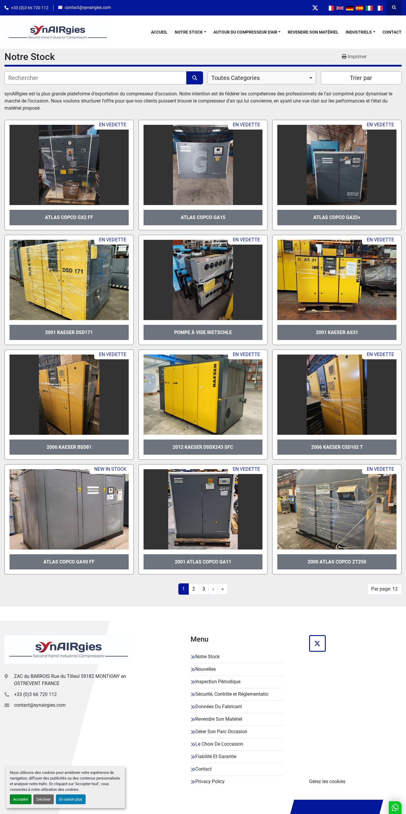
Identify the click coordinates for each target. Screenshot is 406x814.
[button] (190, 32)
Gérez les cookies (327, 781)
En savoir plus (70, 799)
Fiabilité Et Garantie (215, 756)
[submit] (194, 77)
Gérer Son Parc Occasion (221, 731)
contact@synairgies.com (88, 7)
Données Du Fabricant (218, 706)
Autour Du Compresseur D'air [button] (245, 32)
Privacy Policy (210, 781)
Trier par (361, 77)
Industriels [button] (359, 32)
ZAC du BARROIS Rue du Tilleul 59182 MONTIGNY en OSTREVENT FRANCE (70, 679)
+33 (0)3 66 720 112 (29, 7)
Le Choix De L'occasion (219, 744)
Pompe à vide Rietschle (203, 332)
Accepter (20, 799)
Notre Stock (189, 32)
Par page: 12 (384, 589)
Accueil (159, 32)
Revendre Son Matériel (313, 32)
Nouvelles (205, 669)
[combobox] (261, 77)
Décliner (44, 799)
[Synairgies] (67, 649)
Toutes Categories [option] (235, 77)
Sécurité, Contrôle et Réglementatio (231, 694)
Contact (392, 32)
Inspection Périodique (217, 681)
